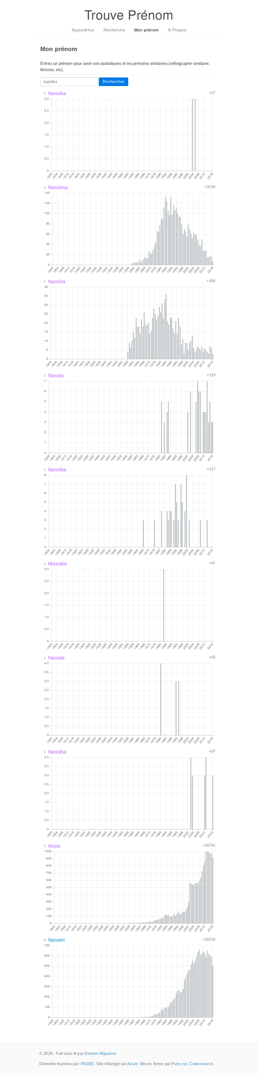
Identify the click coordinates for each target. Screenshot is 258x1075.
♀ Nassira (54, 281)
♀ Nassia (53, 375)
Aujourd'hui (83, 30)
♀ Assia (51, 846)
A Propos (177, 30)
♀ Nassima (55, 187)
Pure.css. (179, 1064)
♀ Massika (55, 563)
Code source (201, 1064)
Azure (132, 1064)
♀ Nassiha (54, 752)
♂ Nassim (54, 940)
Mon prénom (146, 30)
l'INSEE (87, 1064)
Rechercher (113, 81)
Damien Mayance (100, 1053)
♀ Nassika (54, 93)
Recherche (114, 30)
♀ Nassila (53, 657)
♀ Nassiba (54, 469)
